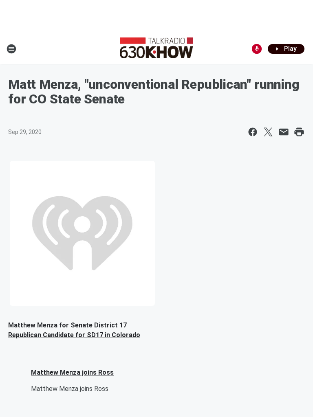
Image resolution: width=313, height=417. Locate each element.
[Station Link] (156, 48)
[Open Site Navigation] (11, 49)
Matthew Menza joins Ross (72, 372)
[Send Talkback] (257, 49)
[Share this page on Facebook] (252, 132)
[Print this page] (299, 132)
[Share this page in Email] (283, 132)
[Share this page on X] (268, 132)
